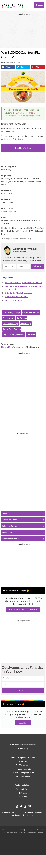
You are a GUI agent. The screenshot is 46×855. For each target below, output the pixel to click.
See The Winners (23, 765)
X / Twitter (23, 793)
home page (8, 115)
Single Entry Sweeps (12, 329)
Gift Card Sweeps (10, 323)
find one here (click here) (12, 139)
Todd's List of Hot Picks (15, 300)
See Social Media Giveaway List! (23, 609)
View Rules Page (8, 211)
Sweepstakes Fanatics (25, 113)
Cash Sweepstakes (16, 347)
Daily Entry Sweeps (11, 312)
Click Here (23, 723)
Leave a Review (23, 776)
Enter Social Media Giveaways (18, 293)
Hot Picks (31, 334)
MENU (40, 5)
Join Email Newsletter (23, 769)
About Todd (23, 761)
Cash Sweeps (8, 318)
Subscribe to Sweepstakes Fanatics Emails (23, 282)
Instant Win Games (30, 312)
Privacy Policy (30, 830)
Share (8, 67)
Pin (37, 67)
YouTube (23, 796)
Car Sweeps (21, 318)
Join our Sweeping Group (23, 772)
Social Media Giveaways (13, 334)
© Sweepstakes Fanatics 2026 (13, 830)
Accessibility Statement (34, 833)
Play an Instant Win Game (16, 296)
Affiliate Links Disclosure (16, 833)
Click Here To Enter (22, 148)
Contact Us (23, 748)
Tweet (23, 67)
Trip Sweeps (25, 323)
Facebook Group (23, 789)
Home (4, 347)
